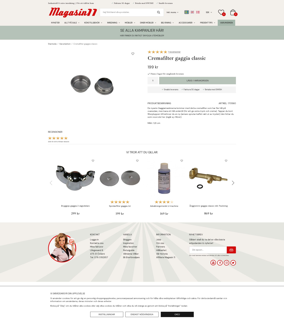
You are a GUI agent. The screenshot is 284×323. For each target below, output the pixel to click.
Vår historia (162, 253)
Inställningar (107, 314)
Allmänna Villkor (131, 253)
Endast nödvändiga (142, 314)
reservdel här (158, 117)
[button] (233, 183)
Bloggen (127, 239)
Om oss (160, 243)
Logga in (94, 239)
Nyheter (55, 22)
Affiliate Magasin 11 (165, 257)
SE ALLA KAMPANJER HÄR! (142, 30)
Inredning (112, 22)
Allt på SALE (70, 22)
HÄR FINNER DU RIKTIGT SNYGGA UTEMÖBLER (142, 35)
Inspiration (128, 243)
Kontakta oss (97, 243)
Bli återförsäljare (131, 257)
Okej (177, 314)
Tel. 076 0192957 (99, 257)
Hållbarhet (161, 250)
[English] (192, 12)
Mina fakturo (96, 246)
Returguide (128, 250)
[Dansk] (198, 12)
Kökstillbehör (92, 22)
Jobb (158, 239)
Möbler (129, 22)
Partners (160, 246)
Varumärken (226, 22)
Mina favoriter (130, 246)
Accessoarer (185, 22)
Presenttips (206, 22)
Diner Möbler (147, 22)
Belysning (166, 22)
